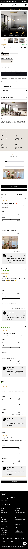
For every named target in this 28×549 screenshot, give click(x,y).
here (12, 122)
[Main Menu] (2, 5)
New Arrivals (3, 514)
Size (2, 52)
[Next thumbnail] (26, 40)
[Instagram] (2, 504)
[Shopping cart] (26, 5)
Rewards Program (19, 516)
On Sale (3, 516)
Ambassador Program (20, 519)
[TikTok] (7, 504)
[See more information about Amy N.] (25, 382)
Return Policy (4, 532)
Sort (15, 194)
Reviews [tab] (4, 183)
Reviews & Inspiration (20, 512)
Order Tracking (4, 527)
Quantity (3, 65)
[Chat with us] (25, 543)
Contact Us (3, 534)
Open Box (3, 517)
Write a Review (17, 190)
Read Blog (17, 514)
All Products (3, 510)
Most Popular (4, 512)
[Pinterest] (3, 504)
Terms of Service (21, 546)
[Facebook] (6, 504)
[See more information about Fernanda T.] (25, 269)
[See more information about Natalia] (25, 198)
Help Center (3, 528)
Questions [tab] (12, 183)
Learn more (22, 71)
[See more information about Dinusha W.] (25, 326)
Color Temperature (5, 58)
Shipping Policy (4, 530)
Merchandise (4, 521)
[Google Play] (21, 531)
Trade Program (18, 517)
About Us (17, 510)
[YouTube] (9, 504)
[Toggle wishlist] (25, 13)
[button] (14, 24)
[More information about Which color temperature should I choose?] (11, 58)
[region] (14, 174)
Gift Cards (3, 519)
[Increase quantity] (8, 67)
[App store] (21, 527)
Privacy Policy (14, 546)
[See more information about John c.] (25, 433)
